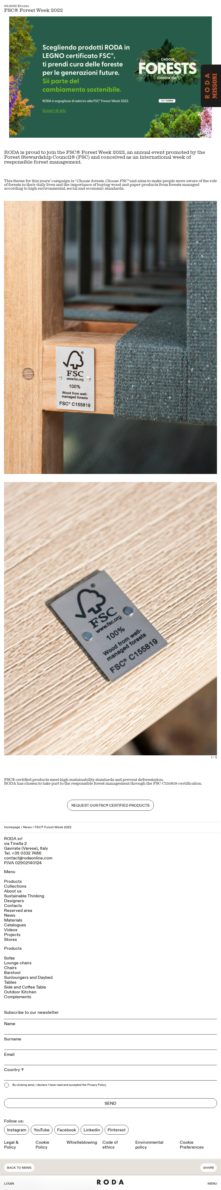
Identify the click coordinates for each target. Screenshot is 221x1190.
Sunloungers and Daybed (28, 977)
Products (13, 881)
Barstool (12, 972)
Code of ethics (110, 1145)
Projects (12, 934)
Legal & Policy (11, 1145)
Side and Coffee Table (25, 987)
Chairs (10, 967)
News (27, 827)
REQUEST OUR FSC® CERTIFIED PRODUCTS (110, 805)
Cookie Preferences (192, 1145)
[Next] (163, 622)
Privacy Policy (96, 1085)
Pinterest (117, 1130)
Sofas (9, 958)
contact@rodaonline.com (28, 858)
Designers (14, 900)
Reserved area (18, 910)
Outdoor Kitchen (20, 992)
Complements (17, 996)
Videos (11, 929)
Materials (13, 920)
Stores (10, 939)
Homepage (12, 827)
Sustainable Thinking (24, 896)
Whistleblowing (82, 1142)
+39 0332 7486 (27, 853)
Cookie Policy (42, 1145)
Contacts (13, 905)
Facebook (66, 1130)
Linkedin (92, 1130)
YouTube (42, 1130)
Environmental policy (149, 1145)
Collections (15, 886)
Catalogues (15, 925)
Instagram (16, 1130)
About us (13, 891)
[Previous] (57, 622)
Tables (10, 982)
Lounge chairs (18, 963)
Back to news (19, 1168)
